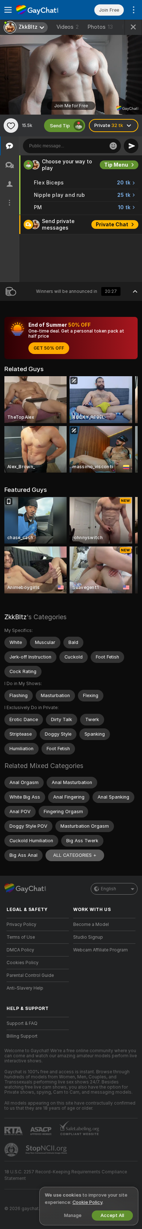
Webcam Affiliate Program (100, 949)
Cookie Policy (87, 1202)
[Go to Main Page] (43, 9)
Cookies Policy (23, 962)
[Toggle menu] (8, 10)
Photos (100, 27)
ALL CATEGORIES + (74, 855)
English (108, 888)
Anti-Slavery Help (25, 988)
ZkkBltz (15, 617)
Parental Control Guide (30, 975)
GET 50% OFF (48, 348)
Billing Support (22, 1036)
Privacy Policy (21, 924)
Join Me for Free (71, 105)
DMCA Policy (20, 949)
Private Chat (112, 224)
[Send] (131, 146)
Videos (67, 27)
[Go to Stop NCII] (46, 1149)
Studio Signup (88, 937)
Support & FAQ (22, 1023)
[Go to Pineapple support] (12, 1150)
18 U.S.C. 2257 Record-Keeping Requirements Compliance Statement (65, 1175)
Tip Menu (116, 165)
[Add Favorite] (11, 125)
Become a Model (91, 924)
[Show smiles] (113, 146)
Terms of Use (21, 937)
